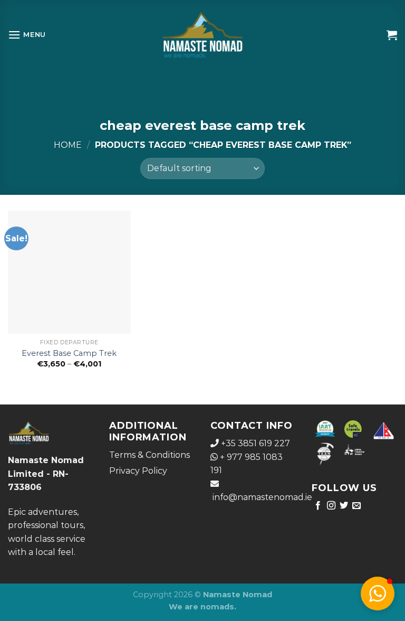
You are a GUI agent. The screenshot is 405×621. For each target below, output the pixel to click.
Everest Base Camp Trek (69, 353)
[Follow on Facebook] (318, 506)
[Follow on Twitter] (344, 506)
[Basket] (392, 34)
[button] (377, 593)
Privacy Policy (138, 471)
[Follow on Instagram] (331, 506)
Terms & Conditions (149, 455)
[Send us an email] (356, 506)
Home (68, 145)
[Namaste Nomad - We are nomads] (203, 34)
